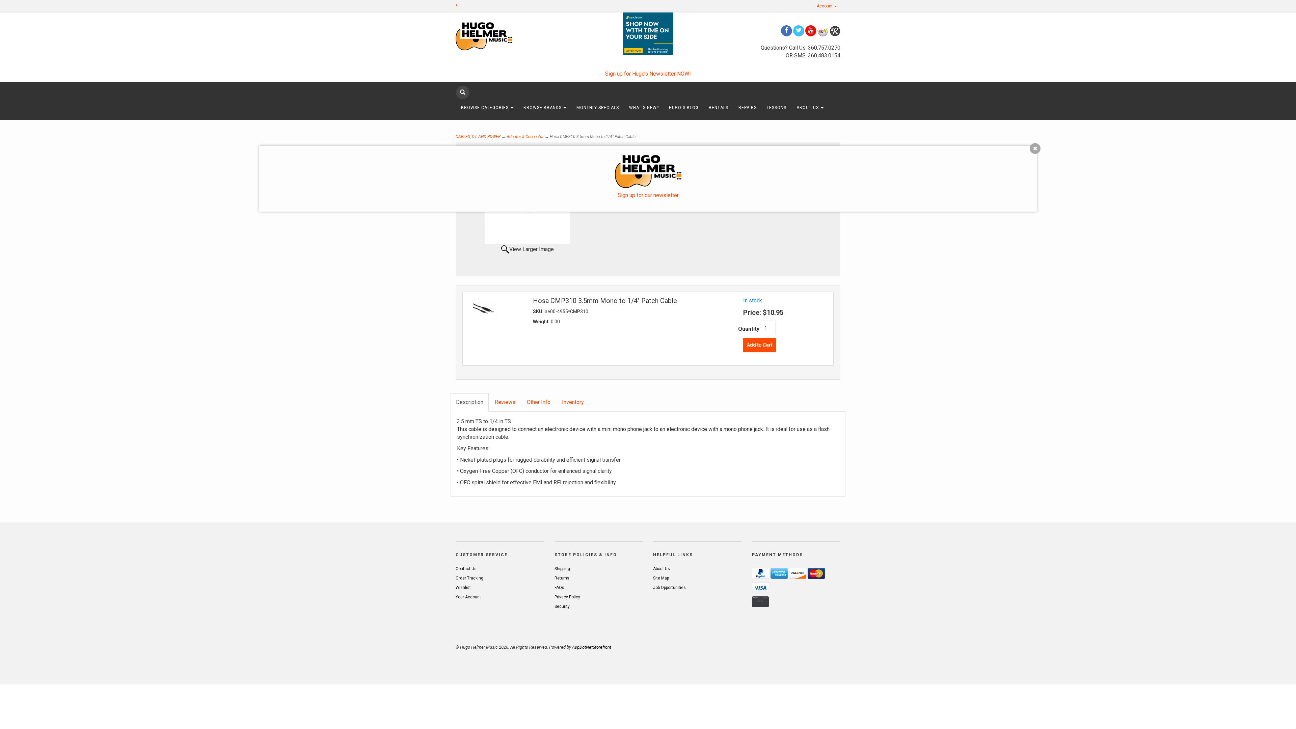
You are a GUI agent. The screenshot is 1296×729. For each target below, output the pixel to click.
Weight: (542, 321)
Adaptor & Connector (525, 136)
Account (825, 6)
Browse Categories (485, 107)
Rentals (718, 107)
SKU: (539, 311)
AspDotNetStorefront (591, 647)
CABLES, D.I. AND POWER (478, 136)
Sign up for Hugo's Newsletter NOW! (648, 74)
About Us (808, 107)
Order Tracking (469, 578)
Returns (562, 578)
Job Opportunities (669, 587)
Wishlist (463, 587)
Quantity (748, 329)
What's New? (644, 107)
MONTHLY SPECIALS (597, 107)
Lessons (776, 107)
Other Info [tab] (538, 402)
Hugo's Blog (684, 107)
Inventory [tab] (573, 402)
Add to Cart (760, 345)
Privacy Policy (567, 597)
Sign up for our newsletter (648, 195)
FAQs (559, 587)
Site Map (661, 578)
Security (562, 606)
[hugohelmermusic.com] (500, 36)
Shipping (562, 568)
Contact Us (466, 568)
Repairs (747, 107)
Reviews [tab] (505, 402)
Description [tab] (469, 402)
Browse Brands (543, 107)
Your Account (468, 597)
